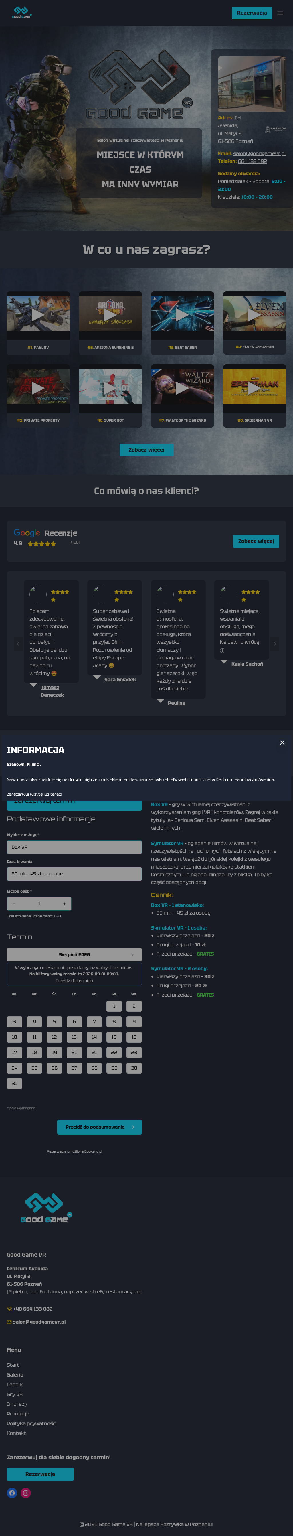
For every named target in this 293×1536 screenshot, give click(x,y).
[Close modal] (282, 743)
